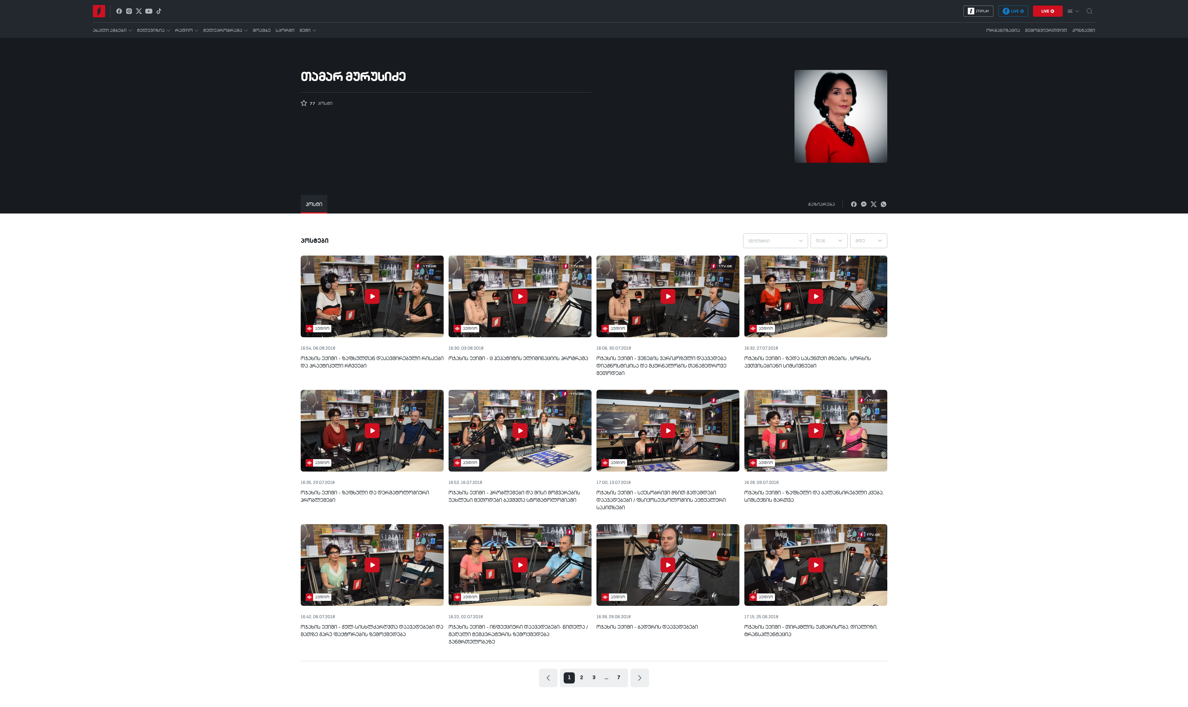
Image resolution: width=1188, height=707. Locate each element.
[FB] (854, 204)
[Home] (99, 11)
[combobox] (775, 240)
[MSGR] (863, 204)
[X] (873, 204)
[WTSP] (883, 204)
